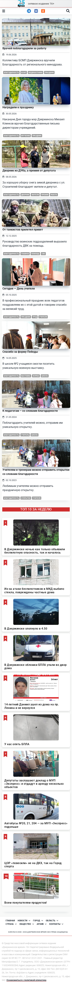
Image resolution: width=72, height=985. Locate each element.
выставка (25, 376)
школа (44, 376)
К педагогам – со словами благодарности (30, 410)
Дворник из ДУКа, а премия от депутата (29, 170)
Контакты (54, 924)
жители (35, 195)
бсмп (23, 72)
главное (25, 254)
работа (54, 195)
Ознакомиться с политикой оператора (26, 980)
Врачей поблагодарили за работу (24, 48)
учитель (25, 435)
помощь (35, 254)
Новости (22, 920)
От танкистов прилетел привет (22, 229)
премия (44, 195)
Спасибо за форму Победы (20, 351)
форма (36, 376)
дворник (25, 195)
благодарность (11, 72)
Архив (40, 924)
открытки (25, 498)
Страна (10, 924)
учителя (43, 317)
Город (36, 920)
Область (50, 920)
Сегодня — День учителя (18, 288)
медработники (35, 72)
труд (35, 317)
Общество (25, 924)
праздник (49, 72)
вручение (25, 136)
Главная (10, 920)
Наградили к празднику (18, 107)
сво (43, 254)
